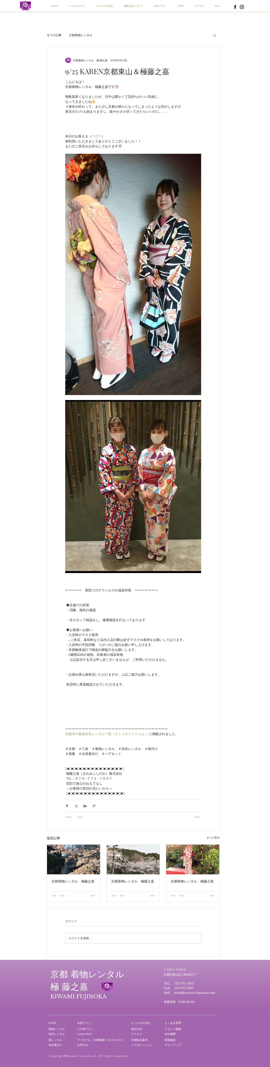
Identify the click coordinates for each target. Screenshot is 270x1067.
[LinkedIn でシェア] (85, 806)
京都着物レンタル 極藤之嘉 (72, 881)
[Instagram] (242, 7)
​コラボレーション (142, 1045)
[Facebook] (235, 7)
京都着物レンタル (80, 35)
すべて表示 (213, 837)
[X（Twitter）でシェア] (76, 806)
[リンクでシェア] (94, 806)
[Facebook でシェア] (67, 806)
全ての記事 (54, 35)
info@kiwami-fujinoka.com (194, 993)
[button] (215, 35)
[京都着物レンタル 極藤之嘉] (73, 859)
